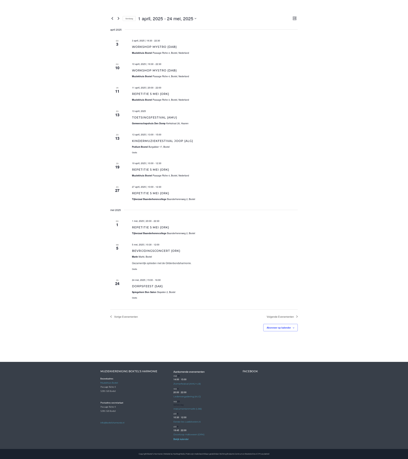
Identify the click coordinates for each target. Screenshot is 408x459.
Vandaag (129, 18)
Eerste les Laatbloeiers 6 (186, 421)
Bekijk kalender (181, 439)
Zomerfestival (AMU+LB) (187, 383)
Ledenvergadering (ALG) (187, 396)
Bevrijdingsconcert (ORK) (156, 251)
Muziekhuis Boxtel (109, 382)
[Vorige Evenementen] (112, 18)
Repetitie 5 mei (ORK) (150, 94)
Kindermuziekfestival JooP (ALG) (162, 141)
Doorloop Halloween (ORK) (188, 434)
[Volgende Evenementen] (118, 18)
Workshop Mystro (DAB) (154, 47)
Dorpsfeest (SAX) (147, 286)
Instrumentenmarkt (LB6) (187, 408)
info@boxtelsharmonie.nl (112, 422)
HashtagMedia (179, 454)
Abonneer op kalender (279, 327)
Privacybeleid (264, 454)
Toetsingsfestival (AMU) (154, 117)
